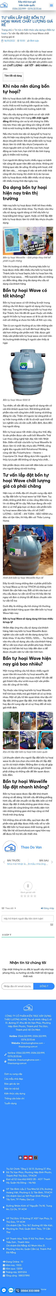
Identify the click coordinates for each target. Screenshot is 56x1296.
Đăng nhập (48, 908)
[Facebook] (20, 1158)
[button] (51, 5)
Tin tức (18, 29)
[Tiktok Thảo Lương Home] (35, 1158)
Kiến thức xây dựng (34, 29)
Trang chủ (6, 29)
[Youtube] (25, 1158)
